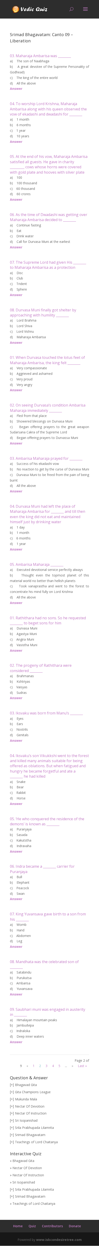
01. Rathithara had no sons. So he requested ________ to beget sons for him (48, 620)
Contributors (52, 1226)
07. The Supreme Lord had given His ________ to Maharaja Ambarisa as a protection (48, 265)
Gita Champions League (33, 1092)
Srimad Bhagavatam (30, 1135)
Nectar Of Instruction (31, 1113)
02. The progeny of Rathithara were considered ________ (41, 668)
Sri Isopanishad (26, 1120)
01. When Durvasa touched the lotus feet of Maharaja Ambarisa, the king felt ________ (47, 360)
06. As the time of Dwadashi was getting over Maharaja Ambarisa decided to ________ (48, 217)
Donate (75, 1226)
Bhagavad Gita (26, 1085)
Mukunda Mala (26, 1099)
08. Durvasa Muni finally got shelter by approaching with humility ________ (43, 312)
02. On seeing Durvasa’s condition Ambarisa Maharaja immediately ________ (47, 408)
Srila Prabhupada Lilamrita (34, 1127)
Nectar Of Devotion (29, 1106)
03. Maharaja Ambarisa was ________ (40, 55)
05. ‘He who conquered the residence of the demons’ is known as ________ (47, 821)
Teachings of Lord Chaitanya (36, 1142)
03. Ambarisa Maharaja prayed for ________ (46, 458)
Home (18, 1226)
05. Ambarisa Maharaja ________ (36, 564)
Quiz (32, 1226)
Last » (82, 1066)
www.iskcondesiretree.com (59, 1239)
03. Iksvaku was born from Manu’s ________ (46, 713)
